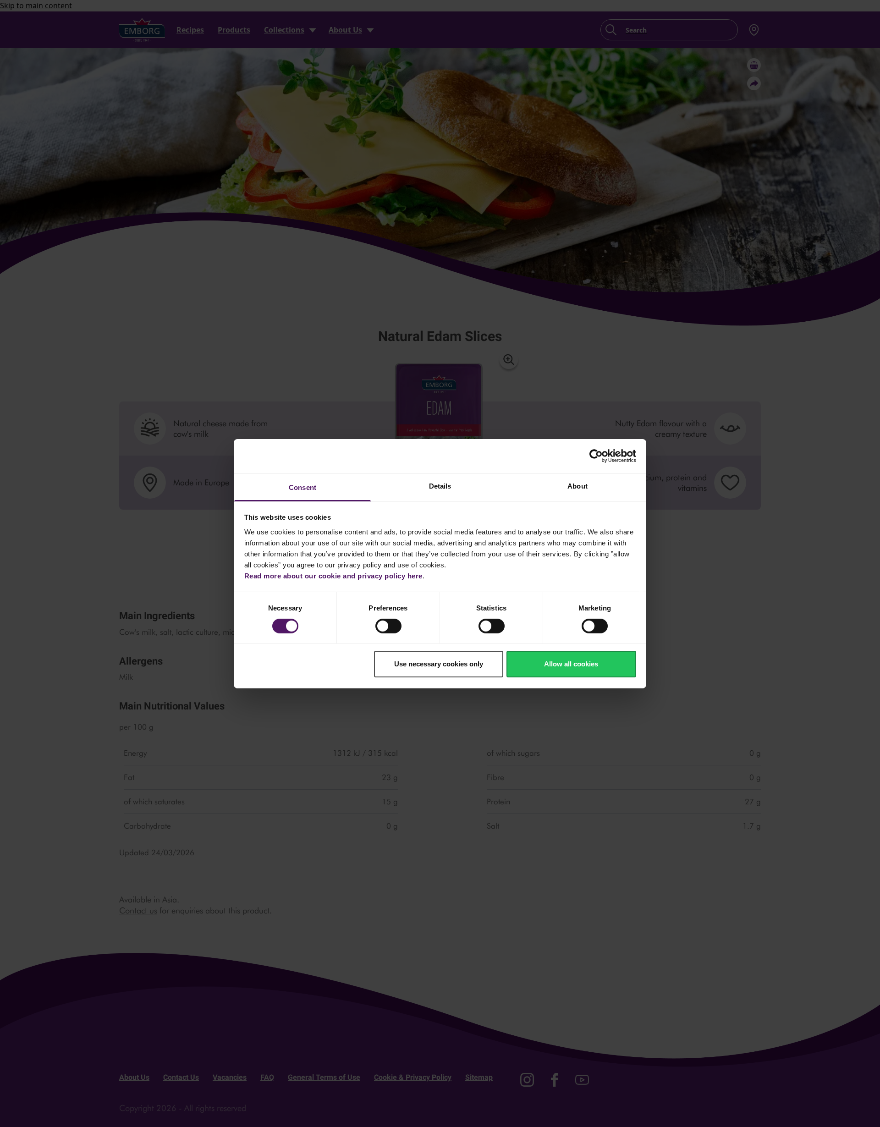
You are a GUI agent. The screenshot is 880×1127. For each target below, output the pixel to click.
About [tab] (577, 485)
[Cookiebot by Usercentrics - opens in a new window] (596, 456)
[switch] (388, 626)
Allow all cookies (571, 664)
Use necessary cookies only (438, 664)
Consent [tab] (302, 487)
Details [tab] (440, 485)
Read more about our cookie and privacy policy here (333, 575)
